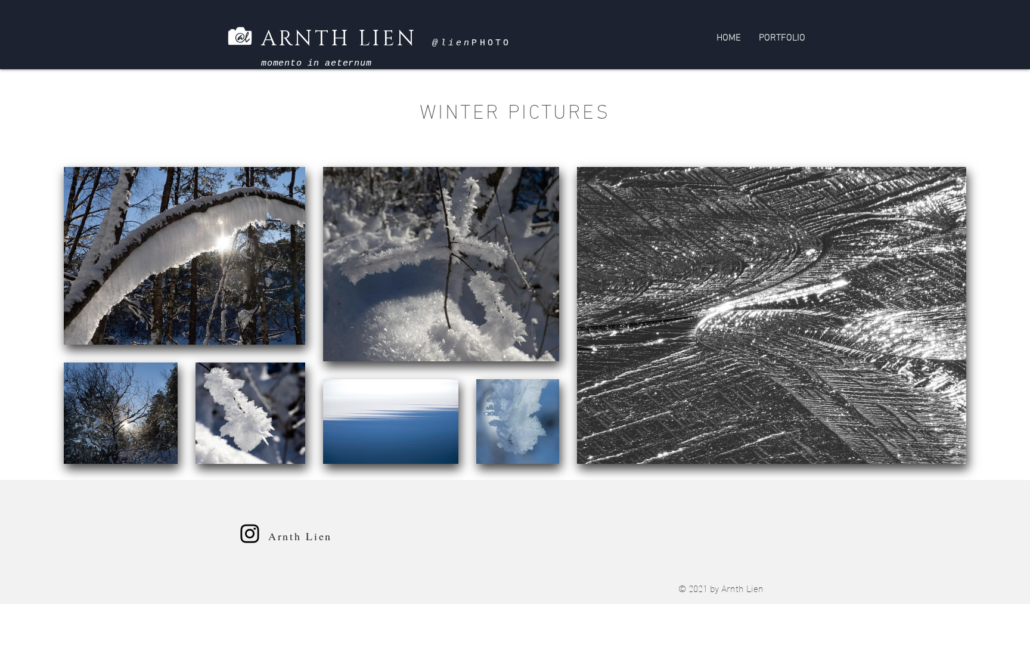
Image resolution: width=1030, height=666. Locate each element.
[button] (782, 38)
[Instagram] (249, 533)
